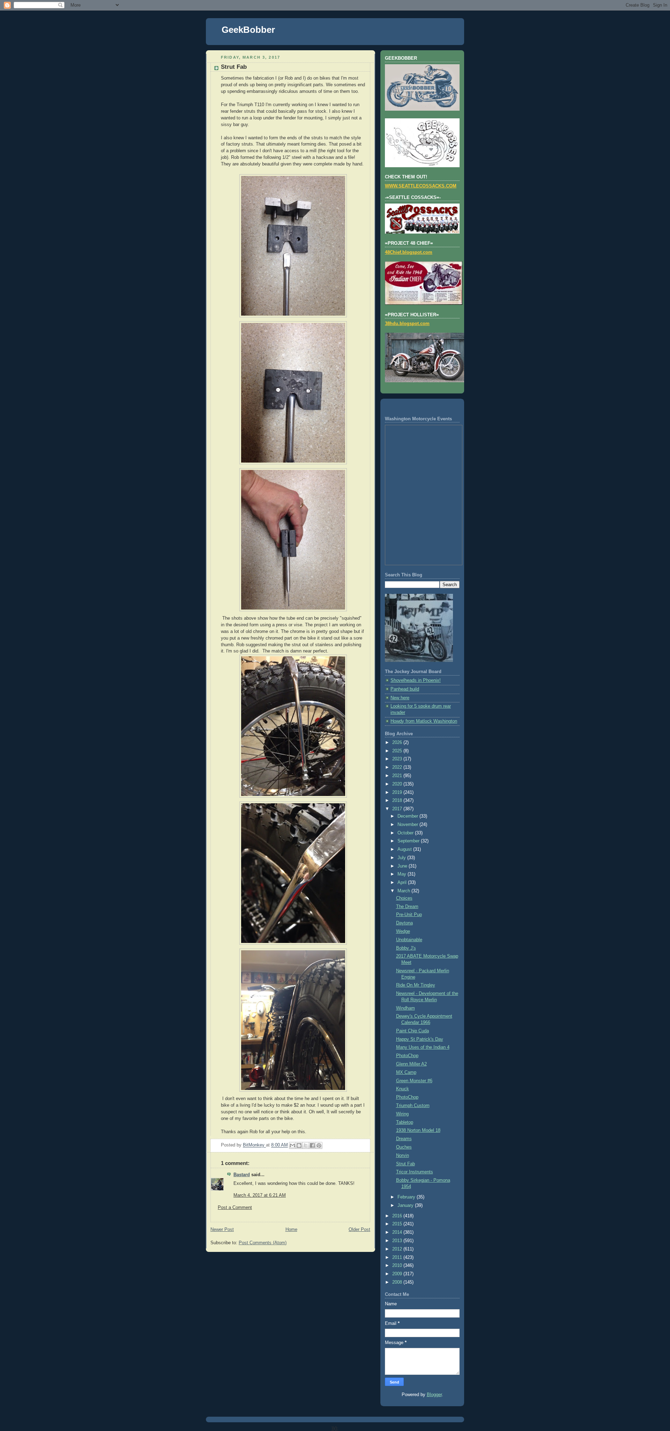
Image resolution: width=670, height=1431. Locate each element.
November (408, 824)
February (407, 1197)
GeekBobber (248, 29)
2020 (397, 784)
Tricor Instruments (414, 1172)
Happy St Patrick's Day (419, 1039)
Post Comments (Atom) (262, 1242)
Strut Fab (405, 1163)
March (404, 890)
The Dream (407, 906)
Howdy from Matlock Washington (423, 721)
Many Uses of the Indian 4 (422, 1047)
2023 (397, 759)
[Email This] (292, 1145)
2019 (397, 792)
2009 (397, 1273)
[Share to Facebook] (312, 1145)
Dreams (404, 1138)
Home (291, 1229)
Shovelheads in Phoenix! (415, 680)
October (406, 833)
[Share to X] (305, 1145)
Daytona (404, 923)
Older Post (359, 1229)
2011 (397, 1257)
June (403, 866)
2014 (397, 1232)
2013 (397, 1240)
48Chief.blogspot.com (408, 252)
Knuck (402, 1088)
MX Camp (406, 1072)
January (406, 1205)
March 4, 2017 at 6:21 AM (259, 1195)
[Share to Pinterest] (318, 1145)
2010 (397, 1265)
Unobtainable (409, 939)
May (402, 874)
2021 (397, 775)
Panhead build (404, 689)
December (408, 816)
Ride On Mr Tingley (415, 985)
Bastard (241, 1174)
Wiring (402, 1114)
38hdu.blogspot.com (407, 323)
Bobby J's (406, 948)
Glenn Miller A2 (411, 1064)
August (405, 849)
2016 (397, 1216)
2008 (397, 1282)
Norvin (402, 1155)
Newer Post (222, 1229)
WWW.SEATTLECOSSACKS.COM (420, 186)
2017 (397, 808)
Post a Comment (235, 1207)
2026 (397, 742)
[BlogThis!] (299, 1145)
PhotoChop (407, 1055)
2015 (397, 1224)
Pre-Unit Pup (409, 914)
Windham (405, 1008)
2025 (397, 750)
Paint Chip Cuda (412, 1030)
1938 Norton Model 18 (418, 1130)
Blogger (434, 1394)
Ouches (404, 1147)
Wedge (403, 931)
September (409, 841)
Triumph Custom (413, 1105)
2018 (397, 800)
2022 (397, 767)
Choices (404, 898)
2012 (397, 1249)
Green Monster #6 (414, 1080)
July (402, 857)
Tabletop (404, 1122)
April (402, 882)
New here (399, 697)
